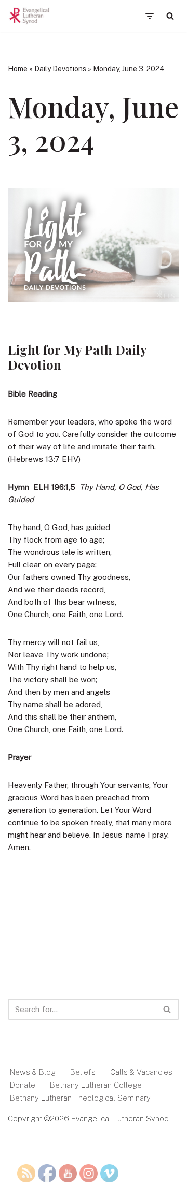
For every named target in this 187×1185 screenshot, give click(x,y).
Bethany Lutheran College (96, 1084)
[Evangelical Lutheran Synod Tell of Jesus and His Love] (29, 16)
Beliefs (83, 1071)
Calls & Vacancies (141, 1071)
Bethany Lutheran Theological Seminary (80, 1097)
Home (18, 69)
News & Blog (33, 1071)
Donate (22, 1084)
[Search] (170, 16)
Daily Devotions (60, 69)
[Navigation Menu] (149, 16)
